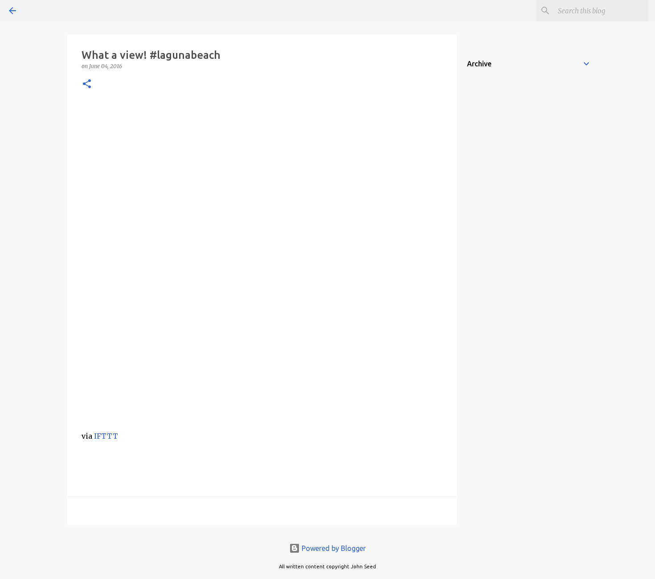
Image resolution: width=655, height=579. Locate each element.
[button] (87, 84)
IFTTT (106, 436)
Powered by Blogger (333, 548)
